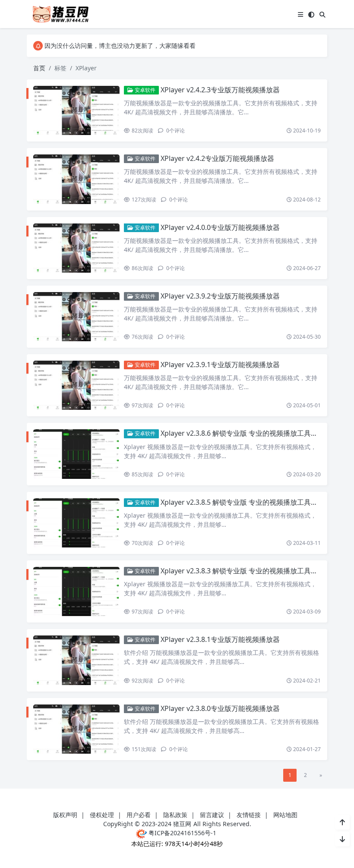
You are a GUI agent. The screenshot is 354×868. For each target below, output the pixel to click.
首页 (39, 68)
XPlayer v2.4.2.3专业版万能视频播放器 (220, 89)
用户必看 (138, 815)
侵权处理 (102, 815)
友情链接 (249, 815)
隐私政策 (175, 815)
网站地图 (285, 815)
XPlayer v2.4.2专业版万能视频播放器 (217, 158)
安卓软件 (144, 90)
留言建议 (212, 815)
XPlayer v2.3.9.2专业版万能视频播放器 (220, 296)
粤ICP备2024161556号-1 (181, 833)
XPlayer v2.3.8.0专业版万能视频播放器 (220, 708)
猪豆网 (182, 824)
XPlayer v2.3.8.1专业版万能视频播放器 (220, 639)
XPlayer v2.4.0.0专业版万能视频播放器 (220, 227)
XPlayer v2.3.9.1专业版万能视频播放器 (220, 364)
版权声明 (65, 815)
